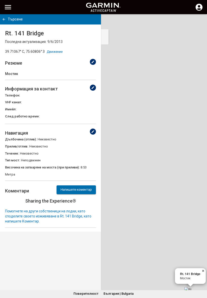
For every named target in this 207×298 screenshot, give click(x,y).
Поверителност (85, 293)
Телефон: (12, 95)
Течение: (12, 153)
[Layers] (198, 23)
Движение (55, 52)
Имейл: (10, 109)
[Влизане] (199, 10)
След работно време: (22, 116)
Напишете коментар (76, 189)
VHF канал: (13, 102)
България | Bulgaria (119, 293)
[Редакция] (93, 62)
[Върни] (4, 19)
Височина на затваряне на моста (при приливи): (42, 167)
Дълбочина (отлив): (21, 139)
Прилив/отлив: (16, 146)
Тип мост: (12, 160)
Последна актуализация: (25, 42)
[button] (200, 275)
